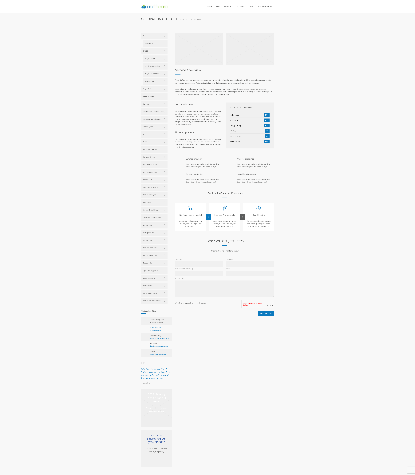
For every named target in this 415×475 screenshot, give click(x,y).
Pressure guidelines (245, 159)
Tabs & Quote (148, 127)
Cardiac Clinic (147, 225)
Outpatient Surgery (149, 195)
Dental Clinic (147, 202)
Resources (227, 6)
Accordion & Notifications (152, 119)
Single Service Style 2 (152, 74)
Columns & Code (149, 157)
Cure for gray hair (194, 159)
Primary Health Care (150, 164)
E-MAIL (228, 269)
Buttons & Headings (150, 149)
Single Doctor (150, 59)
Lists (144, 134)
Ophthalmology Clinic (150, 187)
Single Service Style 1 (152, 66)
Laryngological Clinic (150, 172)
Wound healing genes (246, 174)
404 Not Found (150, 81)
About (218, 6)
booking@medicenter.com (159, 338)
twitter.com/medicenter (158, 354)
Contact (251, 6)
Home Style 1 (150, 43)
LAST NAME (229, 259)
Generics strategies (194, 174)
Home (209, 6)
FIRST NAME (178, 259)
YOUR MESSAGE (179, 278)
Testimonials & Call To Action (153, 112)
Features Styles (148, 96)
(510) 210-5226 (155, 330)
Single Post (147, 89)
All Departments (149, 233)
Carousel (146, 104)
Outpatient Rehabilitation (152, 217)
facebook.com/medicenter (159, 346)
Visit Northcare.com (265, 6)
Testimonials (240, 6)
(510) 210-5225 (155, 327)
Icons (145, 142)
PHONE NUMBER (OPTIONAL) (184, 269)
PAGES (145, 51)
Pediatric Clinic (148, 180)
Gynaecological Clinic (150, 210)
